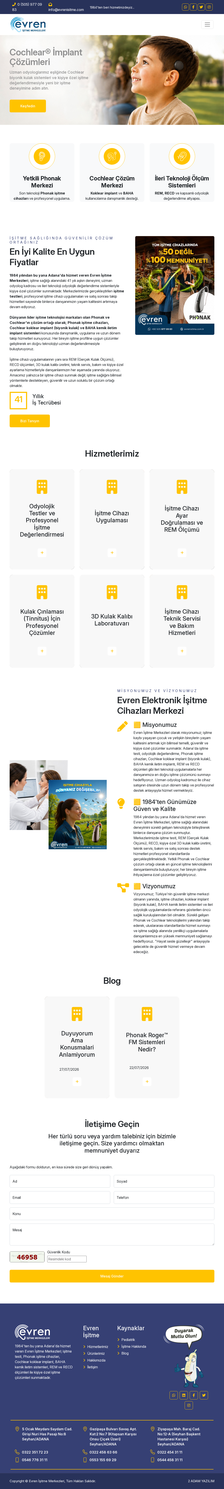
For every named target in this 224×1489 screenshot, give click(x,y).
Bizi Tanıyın (29, 421)
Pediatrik (128, 1339)
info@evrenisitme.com (66, 9)
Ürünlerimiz (96, 1353)
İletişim (92, 1367)
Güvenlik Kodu (58, 1252)
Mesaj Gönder (112, 1276)
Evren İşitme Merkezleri (46, 1481)
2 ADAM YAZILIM (201, 1481)
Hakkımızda (96, 1360)
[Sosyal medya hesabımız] (174, 1395)
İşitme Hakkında (133, 1346)
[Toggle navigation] (207, 24)
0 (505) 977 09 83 (27, 7)
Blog (125, 1353)
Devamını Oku (42, 552)
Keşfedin (33, 106)
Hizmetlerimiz (97, 1346)
